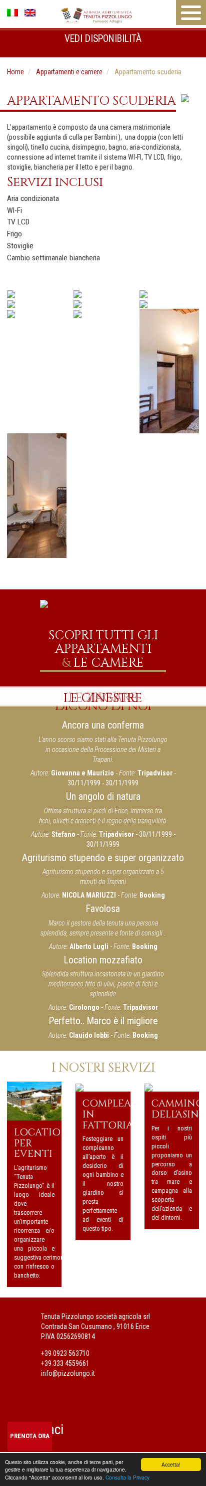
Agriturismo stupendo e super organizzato (103, 858)
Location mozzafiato (103, 960)
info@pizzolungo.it (68, 1373)
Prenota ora (30, 1436)
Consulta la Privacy (128, 1477)
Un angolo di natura (103, 796)
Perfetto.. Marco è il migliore (103, 1021)
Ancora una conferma (103, 725)
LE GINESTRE (103, 698)
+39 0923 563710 (65, 1353)
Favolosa (103, 909)
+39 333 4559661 (65, 1363)
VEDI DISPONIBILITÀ (103, 38)
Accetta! (171, 1464)
